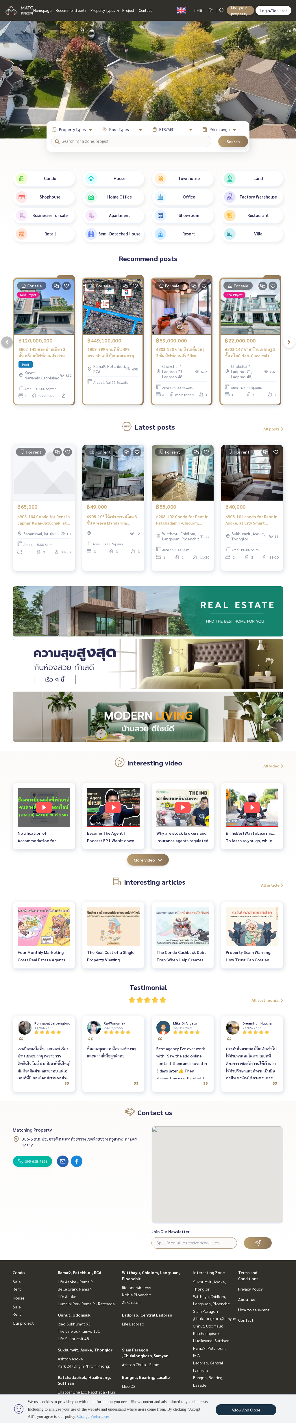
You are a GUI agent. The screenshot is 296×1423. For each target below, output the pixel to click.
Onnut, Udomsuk (74, 1314)
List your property (239, 10)
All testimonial (265, 1000)
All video (271, 765)
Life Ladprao (133, 1323)
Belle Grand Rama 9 (75, 1288)
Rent (17, 1288)
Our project (23, 1322)
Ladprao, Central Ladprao (147, 1314)
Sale (17, 1281)
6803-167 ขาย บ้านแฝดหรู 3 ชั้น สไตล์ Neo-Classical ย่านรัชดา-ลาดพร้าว (250, 353)
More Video (144, 859)
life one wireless (136, 1287)
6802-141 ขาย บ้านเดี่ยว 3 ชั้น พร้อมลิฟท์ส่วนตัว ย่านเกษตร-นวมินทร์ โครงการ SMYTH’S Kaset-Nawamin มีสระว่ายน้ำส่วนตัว (42, 353)
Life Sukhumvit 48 (73, 1338)
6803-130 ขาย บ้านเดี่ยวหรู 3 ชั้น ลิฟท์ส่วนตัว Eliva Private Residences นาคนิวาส (180, 353)
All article (270, 884)
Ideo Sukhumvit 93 (74, 1323)
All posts (271, 428)
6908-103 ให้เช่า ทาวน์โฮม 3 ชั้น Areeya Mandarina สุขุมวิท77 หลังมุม (112, 520)
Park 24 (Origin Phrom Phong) (84, 1365)
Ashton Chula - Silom (140, 1364)
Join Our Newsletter (170, 1231)
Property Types (103, 10)
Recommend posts (71, 10)
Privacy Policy (250, 1288)
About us (246, 1299)
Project (128, 10)
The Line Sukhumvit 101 (79, 1331)
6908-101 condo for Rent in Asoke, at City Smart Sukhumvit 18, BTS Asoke (251, 520)
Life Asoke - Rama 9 (75, 1281)
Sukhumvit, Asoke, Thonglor (85, 1349)
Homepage (42, 10)
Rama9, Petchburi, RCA (79, 1272)
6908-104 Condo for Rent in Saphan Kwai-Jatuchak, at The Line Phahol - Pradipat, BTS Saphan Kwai (43, 520)
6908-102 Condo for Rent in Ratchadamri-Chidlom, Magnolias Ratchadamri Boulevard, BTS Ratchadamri (182, 520)
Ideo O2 (129, 1386)
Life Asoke (67, 1296)
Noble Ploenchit (136, 1294)
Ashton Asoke (70, 1358)
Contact (145, 10)
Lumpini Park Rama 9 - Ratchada (86, 1303)
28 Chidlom (132, 1302)
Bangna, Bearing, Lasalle (146, 1377)
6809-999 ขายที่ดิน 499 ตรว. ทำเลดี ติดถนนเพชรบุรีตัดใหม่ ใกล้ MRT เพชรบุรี (111, 353)
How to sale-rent (254, 1309)
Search (233, 141)
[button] (287, 79)
